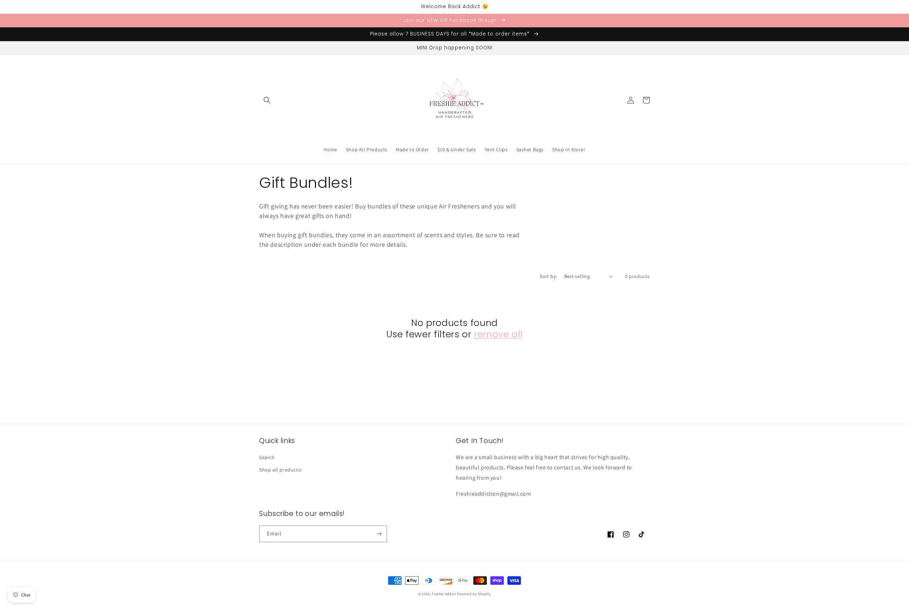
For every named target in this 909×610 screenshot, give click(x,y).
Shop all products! (280, 470)
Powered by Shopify (474, 594)
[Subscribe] (379, 533)
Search (267, 457)
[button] (267, 100)
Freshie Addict (444, 594)
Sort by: (548, 276)
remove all (498, 334)
